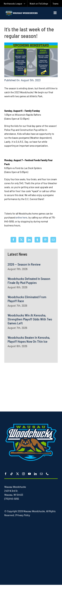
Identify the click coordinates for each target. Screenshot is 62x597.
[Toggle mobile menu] (55, 12)
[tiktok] (11, 473)
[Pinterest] (45, 239)
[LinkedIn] (29, 239)
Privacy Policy (23, 515)
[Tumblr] (37, 239)
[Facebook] (13, 239)
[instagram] (23, 473)
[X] (21, 239)
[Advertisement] (31, 386)
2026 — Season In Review (24, 264)
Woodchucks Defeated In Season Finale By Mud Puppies (29, 280)
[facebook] (5, 473)
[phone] (47, 473)
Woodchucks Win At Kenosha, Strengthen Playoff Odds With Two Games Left (30, 319)
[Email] (53, 239)
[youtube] (29, 473)
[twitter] (17, 473)
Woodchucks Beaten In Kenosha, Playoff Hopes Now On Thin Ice (29, 339)
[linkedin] (35, 473)
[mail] (41, 473)
